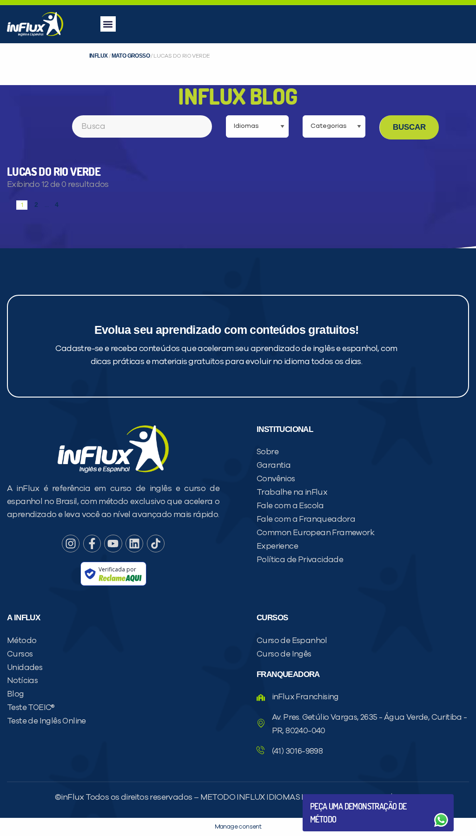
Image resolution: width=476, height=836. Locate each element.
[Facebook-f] (92, 543)
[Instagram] (70, 543)
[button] (108, 24)
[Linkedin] (134, 543)
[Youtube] (113, 543)
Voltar (332, 797)
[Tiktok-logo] (156, 543)
